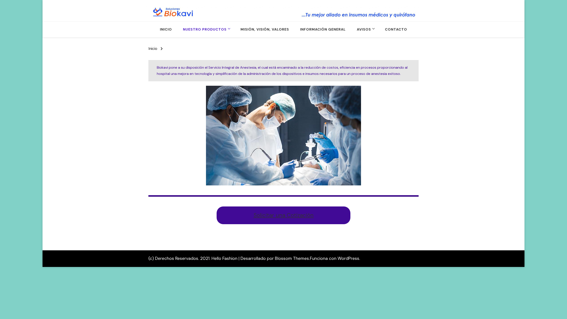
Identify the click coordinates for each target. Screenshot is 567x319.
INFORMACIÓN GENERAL (323, 29)
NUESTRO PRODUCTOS (205, 29)
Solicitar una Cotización (284, 215)
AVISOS (364, 29)
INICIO (166, 29)
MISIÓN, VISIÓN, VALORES (265, 29)
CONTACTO (396, 29)
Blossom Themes (292, 258)
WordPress (348, 258)
